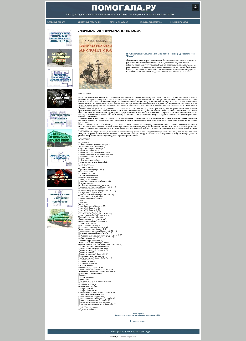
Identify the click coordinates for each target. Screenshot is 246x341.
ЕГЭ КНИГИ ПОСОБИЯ (179, 22)
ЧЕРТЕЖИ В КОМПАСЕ (118, 22)
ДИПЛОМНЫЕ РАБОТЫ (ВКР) (90, 22)
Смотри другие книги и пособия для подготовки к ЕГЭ (137, 315)
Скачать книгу (138, 313)
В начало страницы (137, 321)
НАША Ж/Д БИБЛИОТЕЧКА (151, 22)
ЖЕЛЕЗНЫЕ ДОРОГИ (56, 22)
